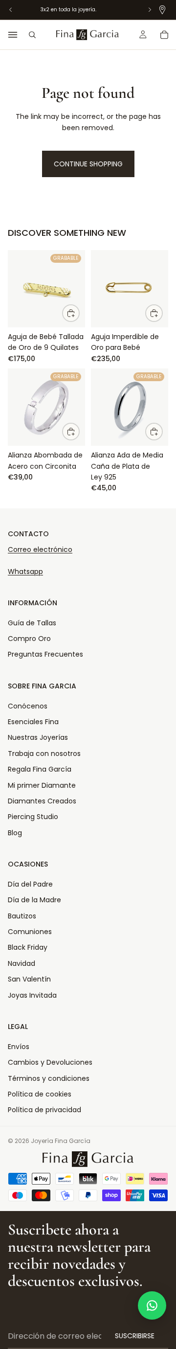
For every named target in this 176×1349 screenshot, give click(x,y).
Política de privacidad (44, 1110)
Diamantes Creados (42, 801)
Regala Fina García (39, 769)
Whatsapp (25, 571)
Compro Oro (29, 638)
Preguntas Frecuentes (45, 654)
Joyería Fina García (60, 1141)
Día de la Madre (34, 900)
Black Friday (27, 947)
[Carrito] (164, 35)
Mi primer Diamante (42, 785)
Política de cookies (39, 1094)
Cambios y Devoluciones (50, 1062)
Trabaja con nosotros (44, 753)
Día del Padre (30, 884)
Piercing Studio (33, 817)
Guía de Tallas (32, 623)
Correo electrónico (40, 549)
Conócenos (27, 706)
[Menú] (12, 34)
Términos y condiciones (48, 1078)
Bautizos (22, 916)
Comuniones (30, 932)
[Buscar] (32, 35)
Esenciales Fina (33, 722)
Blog (15, 833)
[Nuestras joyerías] (162, 9)
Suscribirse (134, 1336)
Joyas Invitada (32, 995)
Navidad (21, 963)
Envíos (18, 1047)
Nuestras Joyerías (38, 737)
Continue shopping (88, 164)
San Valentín (29, 979)
